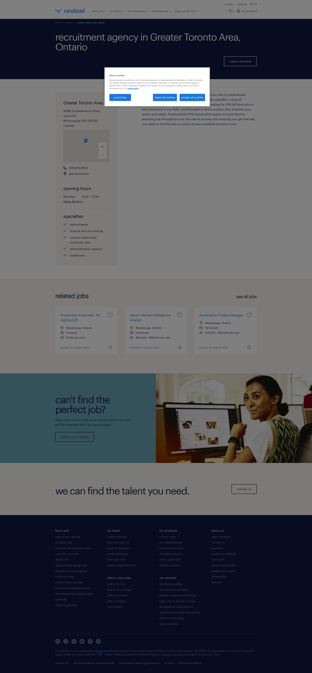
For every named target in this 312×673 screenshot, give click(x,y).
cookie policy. (133, 88)
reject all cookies (165, 97)
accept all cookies (192, 97)
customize (120, 97)
